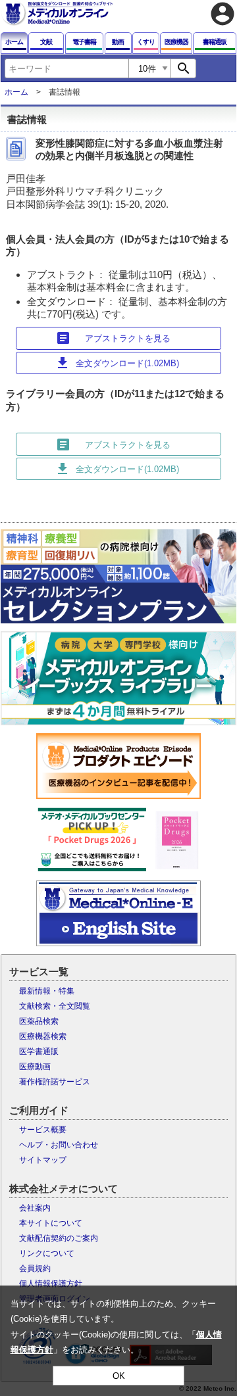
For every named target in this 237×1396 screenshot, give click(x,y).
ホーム (16, 92)
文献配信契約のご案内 (58, 1238)
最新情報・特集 (46, 991)
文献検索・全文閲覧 (54, 1006)
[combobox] (66, 68)
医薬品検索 (39, 1021)
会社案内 (35, 1208)
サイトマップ (42, 1160)
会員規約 (35, 1268)
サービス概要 (42, 1129)
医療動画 (35, 1066)
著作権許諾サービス (54, 1081)
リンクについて (46, 1253)
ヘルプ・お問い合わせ (58, 1144)
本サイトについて (50, 1223)
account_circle (222, 14)
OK (119, 1376)
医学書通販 (39, 1051)
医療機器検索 (42, 1036)
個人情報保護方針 (50, 1283)
